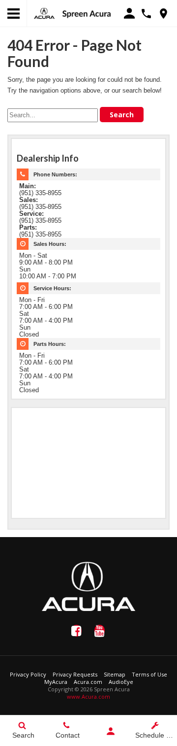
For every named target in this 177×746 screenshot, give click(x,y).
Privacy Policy (28, 674)
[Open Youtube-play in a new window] (99, 631)
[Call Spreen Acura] (146, 13)
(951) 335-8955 (40, 193)
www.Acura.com (88, 696)
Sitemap (114, 674)
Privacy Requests (75, 674)
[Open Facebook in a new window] (76, 631)
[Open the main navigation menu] (13, 13)
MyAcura (55, 681)
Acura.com (88, 681)
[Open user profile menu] (110, 731)
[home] (86, 13)
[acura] (44, 13)
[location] (163, 13)
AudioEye (121, 681)
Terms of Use (149, 674)
